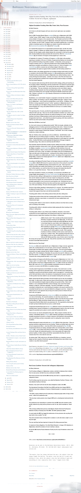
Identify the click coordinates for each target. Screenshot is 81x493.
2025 (6, 31)
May (8, 78)
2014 (6, 54)
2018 (6, 46)
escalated (50, 35)
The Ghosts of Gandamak (11, 301)
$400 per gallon (58, 226)
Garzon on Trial (9, 365)
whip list (31, 329)
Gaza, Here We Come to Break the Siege (14, 157)
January (8, 384)
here (47, 351)
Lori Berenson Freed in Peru (12, 142)
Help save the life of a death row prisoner (15, 242)
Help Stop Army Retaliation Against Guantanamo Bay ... (14, 101)
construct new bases (46, 148)
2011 (6, 60)
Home (52, 475)
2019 (6, 44)
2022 (6, 37)
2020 (6, 42)
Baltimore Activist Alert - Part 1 (13, 122)
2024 (6, 33)
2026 (6, 29)
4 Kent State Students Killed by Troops (14, 348)
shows (44, 93)
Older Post (72, 475)
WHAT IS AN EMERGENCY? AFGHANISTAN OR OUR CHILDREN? (16, 132)
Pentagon (55, 45)
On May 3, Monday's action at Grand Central (15, 335)
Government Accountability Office (39, 45)
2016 (6, 50)
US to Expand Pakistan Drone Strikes (14, 324)
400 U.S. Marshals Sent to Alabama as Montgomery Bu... (14, 185)
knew (53, 73)
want (40, 254)
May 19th (66, 326)
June (8, 76)
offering (43, 264)
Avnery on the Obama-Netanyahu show (14, 98)
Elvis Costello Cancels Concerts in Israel (15, 199)
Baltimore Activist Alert (11, 180)
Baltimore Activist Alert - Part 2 (13, 197)
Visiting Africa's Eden (11, 225)
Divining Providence (10, 326)
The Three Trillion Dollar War (52, 174)
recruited (70, 235)
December (9, 64)
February (9, 382)
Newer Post (31, 475)
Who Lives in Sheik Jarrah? (12, 375)
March (8, 380)
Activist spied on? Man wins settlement (14, 316)
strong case (33, 246)
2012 (6, 58)
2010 (6, 62)
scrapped (51, 256)
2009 (6, 387)
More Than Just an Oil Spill (12, 176)
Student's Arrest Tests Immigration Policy (15, 236)
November (9, 66)
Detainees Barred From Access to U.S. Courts (15, 178)
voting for (47, 314)
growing (62, 251)
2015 (6, 52)
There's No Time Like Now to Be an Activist (15, 234)
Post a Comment (32, 473)
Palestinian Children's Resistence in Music (15, 174)
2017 (6, 48)
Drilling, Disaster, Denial (11, 361)
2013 (6, 56)
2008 (6, 389)
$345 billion (55, 156)
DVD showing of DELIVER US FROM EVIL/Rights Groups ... (14, 136)
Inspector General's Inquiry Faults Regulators (16, 152)
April (8, 378)
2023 (6, 35)
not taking (53, 322)
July (8, 74)
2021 (6, 40)
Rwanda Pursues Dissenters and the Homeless (16, 370)
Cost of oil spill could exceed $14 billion (15, 363)
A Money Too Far (10, 322)
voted (56, 262)
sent (56, 58)
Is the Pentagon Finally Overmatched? (14, 182)
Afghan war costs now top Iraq (12, 265)
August (8, 72)
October (8, 68)
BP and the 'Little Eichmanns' (12, 212)
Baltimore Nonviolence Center (29, 7)
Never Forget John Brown (11, 250)
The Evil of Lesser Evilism (12, 270)
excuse (51, 306)
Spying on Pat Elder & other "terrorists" (14, 191)
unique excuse (51, 295)
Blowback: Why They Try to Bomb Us (14, 244)
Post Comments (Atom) (40, 478)
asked (65, 300)
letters (42, 63)
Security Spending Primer (51, 189)
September (9, 70)
